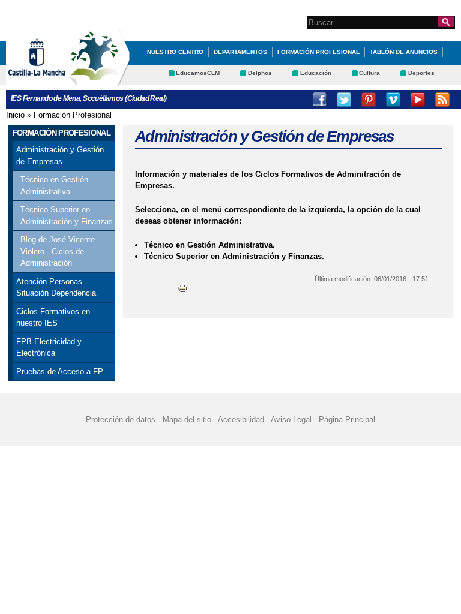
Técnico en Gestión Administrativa (54, 185)
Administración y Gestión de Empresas (60, 155)
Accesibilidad (241, 419)
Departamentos (240, 52)
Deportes (421, 73)
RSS (442, 99)
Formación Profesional (318, 52)
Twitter (344, 99)
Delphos (260, 73)
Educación (315, 73)
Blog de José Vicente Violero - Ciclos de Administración (57, 251)
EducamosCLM (198, 73)
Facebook (319, 99)
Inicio (15, 114)
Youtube (418, 99)
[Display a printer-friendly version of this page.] (182, 288)
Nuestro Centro (175, 52)
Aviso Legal (291, 419)
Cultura (369, 73)
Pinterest (368, 99)
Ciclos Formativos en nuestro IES (53, 317)
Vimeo (393, 99)
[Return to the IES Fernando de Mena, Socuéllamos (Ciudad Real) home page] (99, 80)
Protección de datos (120, 419)
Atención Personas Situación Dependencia (56, 287)
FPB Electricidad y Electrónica (49, 347)
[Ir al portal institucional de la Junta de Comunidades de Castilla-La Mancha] (52, 80)
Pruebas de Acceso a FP (59, 371)
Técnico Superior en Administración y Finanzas (66, 215)
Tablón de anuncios (404, 52)
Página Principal (347, 419)
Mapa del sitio (187, 419)
